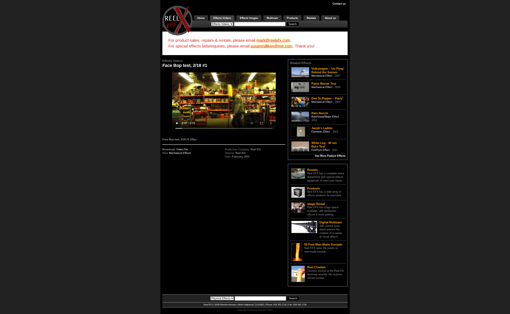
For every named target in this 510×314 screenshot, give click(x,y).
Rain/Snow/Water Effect (325, 116)
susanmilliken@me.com (271, 46)
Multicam (272, 18)
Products (292, 18)
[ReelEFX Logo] (177, 20)
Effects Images (249, 18)
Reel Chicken (316, 267)
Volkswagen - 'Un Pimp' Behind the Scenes (327, 70)
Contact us (339, 3)
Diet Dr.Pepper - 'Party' (327, 98)
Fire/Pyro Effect (321, 150)
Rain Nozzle (319, 113)
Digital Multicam (330, 222)
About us (330, 18)
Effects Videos (222, 18)
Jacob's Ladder (322, 128)
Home (201, 18)
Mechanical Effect (322, 75)
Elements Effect (321, 131)
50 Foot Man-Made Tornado (323, 244)
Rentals (311, 18)
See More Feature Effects (330, 155)
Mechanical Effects (180, 153)
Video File (182, 149)
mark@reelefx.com (273, 40)
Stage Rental (316, 204)
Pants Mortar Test (323, 83)
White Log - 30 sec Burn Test (324, 144)
